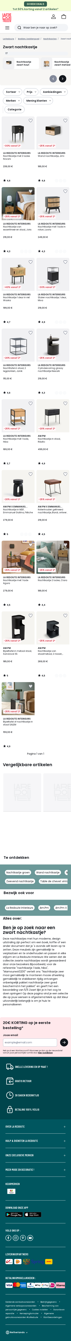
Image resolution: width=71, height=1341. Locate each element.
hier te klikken (45, 1052)
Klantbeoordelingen (53, 1317)
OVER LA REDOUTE (15, 1126)
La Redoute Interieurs (19, 908)
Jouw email (10, 1035)
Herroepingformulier (29, 1313)
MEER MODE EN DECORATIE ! (19, 1169)
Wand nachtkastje (48, 872)
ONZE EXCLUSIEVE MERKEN (19, 1155)
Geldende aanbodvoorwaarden (20, 1302)
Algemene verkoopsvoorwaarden (21, 1305)
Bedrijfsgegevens (48, 1302)
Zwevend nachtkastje (20, 881)
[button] (63, 16)
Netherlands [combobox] (17, 1332)
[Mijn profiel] (53, 16)
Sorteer (11, 92)
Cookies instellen (40, 1309)
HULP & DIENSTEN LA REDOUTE (21, 1140)
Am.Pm (44, 908)
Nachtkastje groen (18, 872)
